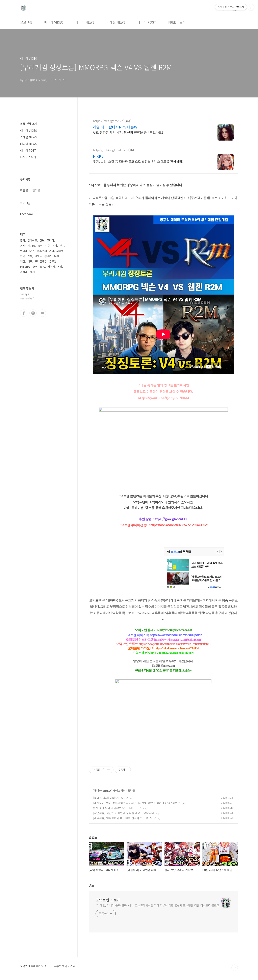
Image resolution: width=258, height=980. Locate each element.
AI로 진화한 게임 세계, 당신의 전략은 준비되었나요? (128, 132)
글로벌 (52, 261)
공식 (40, 245)
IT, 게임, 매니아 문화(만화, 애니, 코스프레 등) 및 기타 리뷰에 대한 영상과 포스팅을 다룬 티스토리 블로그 (157, 905)
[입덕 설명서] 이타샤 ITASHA (110, 798)
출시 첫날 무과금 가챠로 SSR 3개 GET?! (117, 808)
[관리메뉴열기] (251, 7)
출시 (22, 240)
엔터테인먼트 (27, 251)
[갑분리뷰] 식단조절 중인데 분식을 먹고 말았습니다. (124, 813)
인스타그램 (33, 313)
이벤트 (38, 256)
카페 (32, 272)
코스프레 (42, 251)
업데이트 (32, 240)
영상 (35, 266)
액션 (22, 261)
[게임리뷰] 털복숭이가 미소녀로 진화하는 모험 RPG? (124, 818)
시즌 (47, 245)
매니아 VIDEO (53, 22)
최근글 (24, 190)
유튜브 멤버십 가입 (64, 966)
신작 (54, 245)
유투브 (42, 313)
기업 (51, 251)
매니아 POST (147, 22)
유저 (56, 256)
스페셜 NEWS (116, 22)
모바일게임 (41, 261)
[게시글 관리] (108, 770)
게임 (59, 266)
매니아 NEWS (85, 22)
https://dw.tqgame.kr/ (108, 121)
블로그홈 (26, 22)
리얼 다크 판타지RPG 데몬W (115, 126)
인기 (61, 245)
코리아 (50, 240)
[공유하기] (103, 770)
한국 (22, 256)
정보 (42, 240)
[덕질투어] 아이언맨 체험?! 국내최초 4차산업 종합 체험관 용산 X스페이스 (136, 803)
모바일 (60, 251)
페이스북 (23, 313)
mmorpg (25, 266)
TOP (234, 967)
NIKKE (98, 156)
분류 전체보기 (28, 124)
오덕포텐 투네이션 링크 (33, 966)
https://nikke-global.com (110, 150)
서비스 (23, 272)
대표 (29, 261)
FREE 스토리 (177, 22)
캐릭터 (51, 266)
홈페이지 (25, 245)
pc (33, 245)
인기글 (36, 190)
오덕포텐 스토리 (108, 899)
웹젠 (29, 256)
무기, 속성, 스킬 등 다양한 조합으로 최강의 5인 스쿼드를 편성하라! (138, 161)
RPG (42, 266)
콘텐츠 (48, 256)
